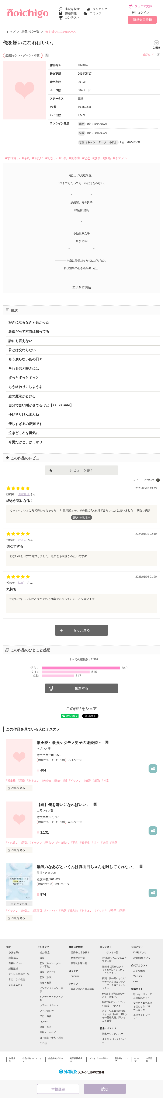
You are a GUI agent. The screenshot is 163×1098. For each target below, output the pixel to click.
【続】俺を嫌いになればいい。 (64, 805)
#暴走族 (11, 780)
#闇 (65, 780)
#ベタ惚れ (62, 842)
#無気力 (25, 910)
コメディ (44, 1021)
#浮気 (26, 158)
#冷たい (37, 158)
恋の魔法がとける (22, 396)
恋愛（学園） (47, 977)
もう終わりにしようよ (25, 387)
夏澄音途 (24, 494)
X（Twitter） (139, 970)
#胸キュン (33, 780)
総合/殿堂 (45, 952)
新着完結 (13, 957)
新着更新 (13, 968)
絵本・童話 (45, 1027)
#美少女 (46, 780)
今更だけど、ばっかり (25, 442)
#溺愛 (21, 780)
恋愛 (42, 957)
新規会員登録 (142, 19)
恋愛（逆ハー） (48, 971)
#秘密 (87, 780)
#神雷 (105, 780)
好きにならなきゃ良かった (28, 322)
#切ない (51, 158)
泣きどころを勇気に (23, 433)
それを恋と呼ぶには (23, 368)
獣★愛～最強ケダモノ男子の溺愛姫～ (70, 743)
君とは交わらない (22, 350)
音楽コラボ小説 (16, 979)
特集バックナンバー (112, 1033)
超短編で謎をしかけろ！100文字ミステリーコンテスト (113, 969)
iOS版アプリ (139, 952)
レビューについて (144, 480)
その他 (43, 1043)
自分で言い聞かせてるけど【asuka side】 (40, 405)
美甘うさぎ (44, 872)
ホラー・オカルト (49, 1005)
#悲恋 (86, 158)
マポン (41, 748)
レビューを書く (81, 470)
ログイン (143, 12)
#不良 (63, 158)
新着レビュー (15, 963)
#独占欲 (73, 910)
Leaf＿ (22, 582)
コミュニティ (15, 984)
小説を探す (72, 9)
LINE (135, 981)
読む (104, 1089)
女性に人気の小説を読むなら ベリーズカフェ (142, 1006)
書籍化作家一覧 (79, 963)
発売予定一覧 (78, 957)
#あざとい (50, 910)
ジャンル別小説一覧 (19, 974)
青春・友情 (45, 982)
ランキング (100, 9)
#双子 (112, 910)
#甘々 (95, 842)
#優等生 (74, 158)
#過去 (56, 780)
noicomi (75, 976)
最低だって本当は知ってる (28, 331)
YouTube (137, 976)
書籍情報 (71, 13)
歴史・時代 (45, 1016)
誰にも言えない (20, 341)
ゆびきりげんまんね (23, 414)
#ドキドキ (101, 910)
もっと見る (81, 630)
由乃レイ (148, 54)
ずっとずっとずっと (23, 377)
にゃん (22, 540)
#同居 (121, 910)
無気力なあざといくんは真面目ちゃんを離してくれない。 (87, 867)
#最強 (96, 780)
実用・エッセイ (48, 1032)
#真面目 (37, 910)
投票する (81, 688)
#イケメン (120, 158)
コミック (95, 13)
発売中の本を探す (80, 952)
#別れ (97, 158)
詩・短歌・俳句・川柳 (51, 1037)
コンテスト (72, 17)
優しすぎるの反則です (25, 424)
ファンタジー (47, 1010)
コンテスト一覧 (110, 952)
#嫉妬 (107, 158)
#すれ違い (12, 158)
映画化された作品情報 (82, 989)
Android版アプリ (141, 957)
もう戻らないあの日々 (25, 359)
